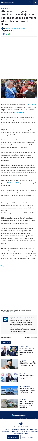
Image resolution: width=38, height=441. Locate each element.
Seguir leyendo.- (6, 266)
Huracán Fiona (10, 310)
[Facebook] (4, 34)
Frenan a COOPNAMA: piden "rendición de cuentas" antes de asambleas (27, 404)
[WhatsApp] (9, 34)
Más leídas (6, 343)
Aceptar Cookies (13, 437)
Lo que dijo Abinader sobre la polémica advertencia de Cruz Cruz (26, 351)
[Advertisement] (19, 57)
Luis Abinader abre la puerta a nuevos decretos (26, 377)
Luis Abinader (31, 104)
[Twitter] (6, 34)
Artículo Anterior (7, 337)
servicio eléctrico (14, 183)
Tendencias (27, 310)
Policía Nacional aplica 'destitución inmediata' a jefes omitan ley (27, 390)
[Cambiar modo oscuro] (29, 2)
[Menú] (35, 2)
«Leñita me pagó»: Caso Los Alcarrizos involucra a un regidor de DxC (27, 364)
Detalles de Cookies (28, 437)
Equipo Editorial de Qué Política (22, 318)
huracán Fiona (19, 112)
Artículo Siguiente (30, 337)
